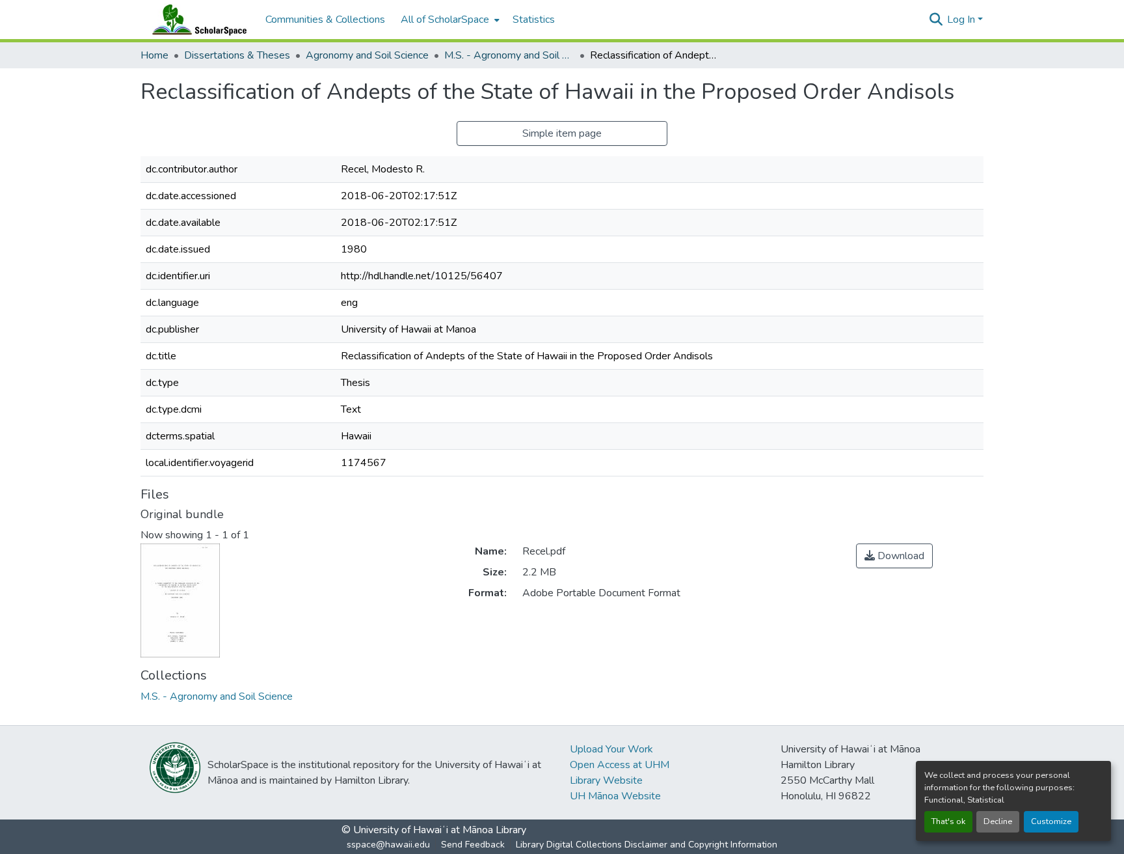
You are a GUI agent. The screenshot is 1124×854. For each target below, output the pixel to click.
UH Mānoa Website (615, 796)
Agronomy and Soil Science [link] (367, 55)
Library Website (606, 780)
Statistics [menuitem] (534, 19)
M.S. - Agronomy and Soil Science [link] (509, 55)
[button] (196, 19)
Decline (997, 821)
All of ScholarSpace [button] (445, 19)
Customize (1051, 821)
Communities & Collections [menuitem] (325, 19)
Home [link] (154, 55)
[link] (894, 556)
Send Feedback (473, 844)
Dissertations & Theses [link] (237, 55)
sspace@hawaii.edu (388, 844)
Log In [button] (962, 19)
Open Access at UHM (619, 765)
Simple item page (562, 133)
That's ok (948, 821)
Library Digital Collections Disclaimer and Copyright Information (646, 844)
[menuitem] (449, 19)
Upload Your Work (611, 749)
